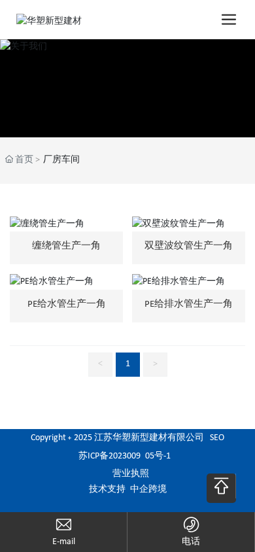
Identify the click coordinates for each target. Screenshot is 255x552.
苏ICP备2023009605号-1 (124, 456)
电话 (191, 542)
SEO (217, 438)
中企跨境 (148, 489)
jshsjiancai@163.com (63, 541)
